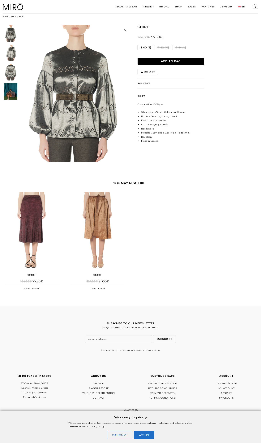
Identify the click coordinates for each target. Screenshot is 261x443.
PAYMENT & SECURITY (162, 393)
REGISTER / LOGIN (226, 383)
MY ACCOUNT (226, 388)
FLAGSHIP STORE (98, 388)
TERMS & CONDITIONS (162, 397)
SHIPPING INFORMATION (162, 383)
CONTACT (98, 397)
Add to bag (171, 61)
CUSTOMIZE (119, 435)
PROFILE (98, 383)
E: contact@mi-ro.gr (34, 397)
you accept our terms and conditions (139, 350)
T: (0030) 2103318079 (34, 392)
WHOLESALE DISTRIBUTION (98, 393)
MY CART (226, 393)
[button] (125, 30)
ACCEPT (144, 435)
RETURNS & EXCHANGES (162, 388)
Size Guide (149, 71)
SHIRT (21, 16)
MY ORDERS (226, 397)
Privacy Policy (97, 426)
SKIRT (31, 274)
